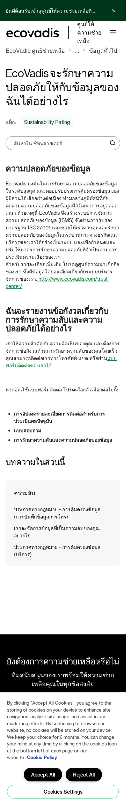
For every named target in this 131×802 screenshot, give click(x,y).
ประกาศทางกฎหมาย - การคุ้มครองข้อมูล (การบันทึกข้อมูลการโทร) (57, 513)
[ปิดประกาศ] (114, 11)
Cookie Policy (42, 757)
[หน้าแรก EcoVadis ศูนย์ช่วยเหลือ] (33, 32)
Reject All (84, 775)
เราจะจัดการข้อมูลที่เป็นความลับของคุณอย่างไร (57, 531)
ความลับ (24, 493)
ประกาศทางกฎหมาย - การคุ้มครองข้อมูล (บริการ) (57, 550)
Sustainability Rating (47, 122)
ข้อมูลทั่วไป (103, 50)
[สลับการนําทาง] (113, 32)
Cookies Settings (63, 792)
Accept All (43, 775)
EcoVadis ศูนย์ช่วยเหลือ (35, 50)
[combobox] (60, 143)
